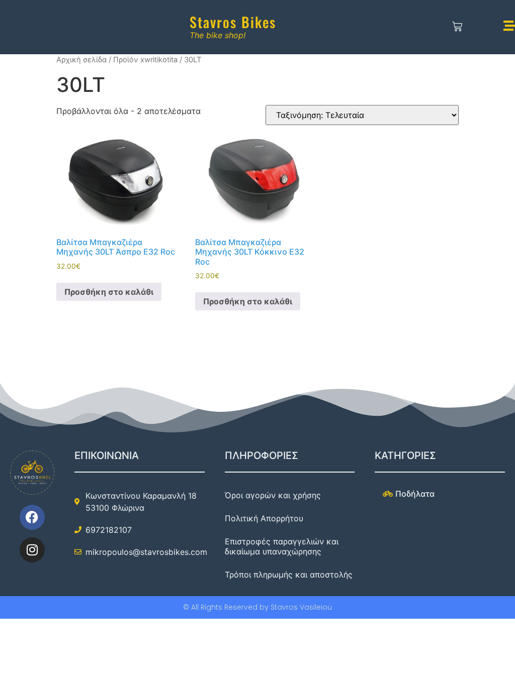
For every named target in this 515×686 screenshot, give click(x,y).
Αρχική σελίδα (81, 59)
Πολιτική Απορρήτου (264, 518)
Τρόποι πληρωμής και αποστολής (289, 574)
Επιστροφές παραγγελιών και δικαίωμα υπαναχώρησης (281, 546)
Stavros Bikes (233, 22)
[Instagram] (32, 549)
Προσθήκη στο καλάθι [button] (108, 292)
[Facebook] (32, 517)
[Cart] (457, 27)
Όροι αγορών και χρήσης (273, 495)
